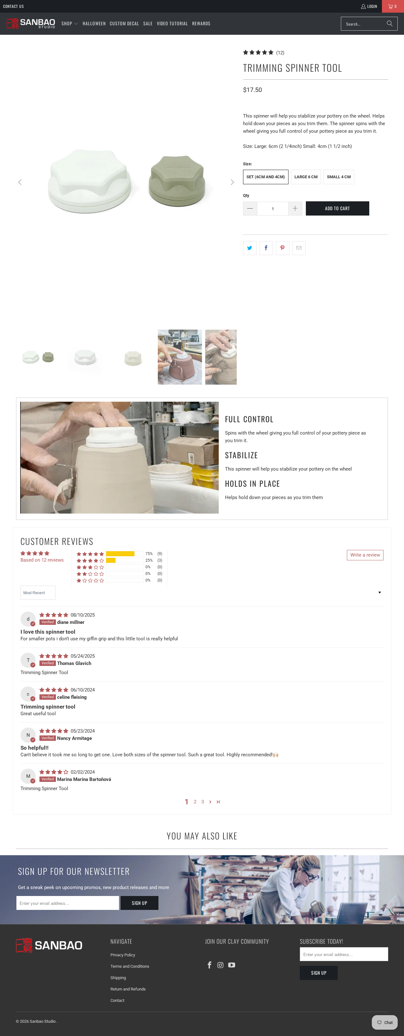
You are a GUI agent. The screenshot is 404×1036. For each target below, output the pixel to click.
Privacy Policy (122, 955)
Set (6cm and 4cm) (266, 176)
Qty (246, 195)
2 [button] (195, 802)
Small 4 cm (339, 176)
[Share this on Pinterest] (282, 248)
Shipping (118, 977)
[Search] (390, 24)
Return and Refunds (128, 989)
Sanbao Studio (43, 1021)
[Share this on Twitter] (250, 248)
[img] (54, 615)
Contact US (13, 6)
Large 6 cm (306, 176)
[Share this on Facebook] (266, 248)
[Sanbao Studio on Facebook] (210, 965)
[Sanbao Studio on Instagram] (221, 965)
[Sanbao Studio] (30, 23)
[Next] (232, 182)
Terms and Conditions (129, 966)
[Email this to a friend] (299, 248)
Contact (117, 1000)
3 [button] (202, 802)
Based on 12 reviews (42, 560)
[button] (70, 24)
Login (372, 6)
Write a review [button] (365, 555)
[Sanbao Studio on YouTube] (231, 965)
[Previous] (20, 182)
